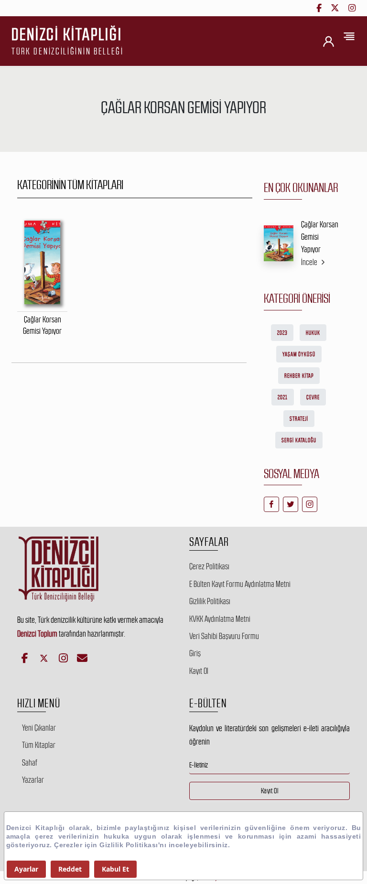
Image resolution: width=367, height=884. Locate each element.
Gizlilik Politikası (209, 601)
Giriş (195, 653)
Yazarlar (33, 780)
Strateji (299, 418)
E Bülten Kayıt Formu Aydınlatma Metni (240, 584)
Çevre (313, 397)
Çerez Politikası (209, 566)
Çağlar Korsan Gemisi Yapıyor (319, 237)
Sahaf (29, 762)
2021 (283, 397)
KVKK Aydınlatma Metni (219, 619)
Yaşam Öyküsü (298, 354)
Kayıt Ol (198, 671)
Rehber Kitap (298, 376)
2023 (282, 333)
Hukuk (313, 333)
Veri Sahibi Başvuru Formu (224, 636)
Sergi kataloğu (298, 440)
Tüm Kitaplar (38, 745)
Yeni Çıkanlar (39, 728)
